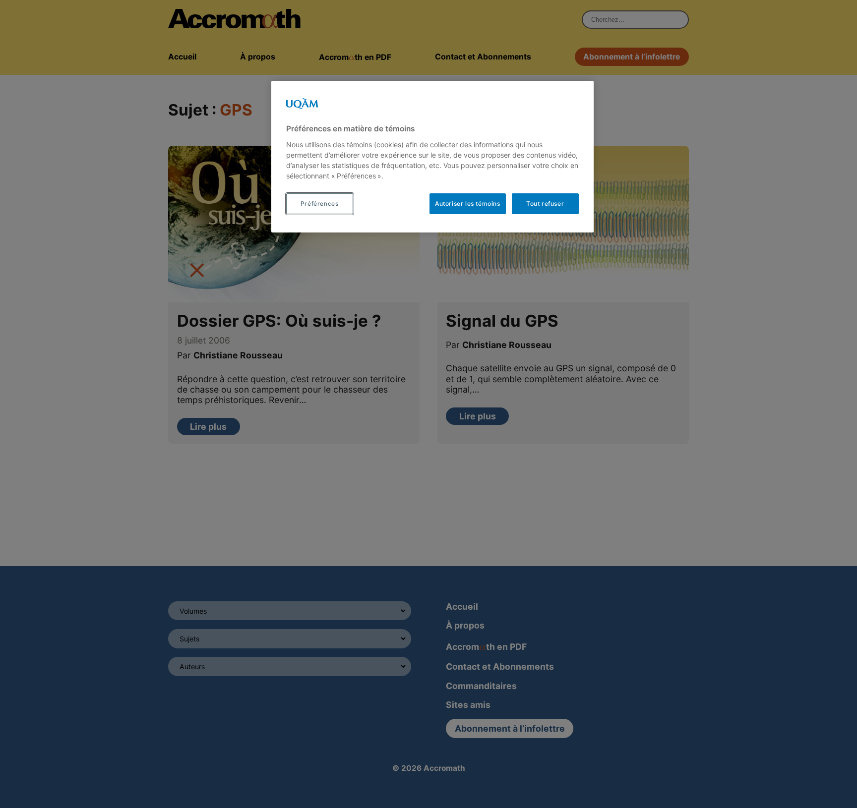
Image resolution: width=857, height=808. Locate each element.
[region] (432, 156)
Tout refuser (545, 203)
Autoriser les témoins (467, 203)
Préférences (320, 203)
